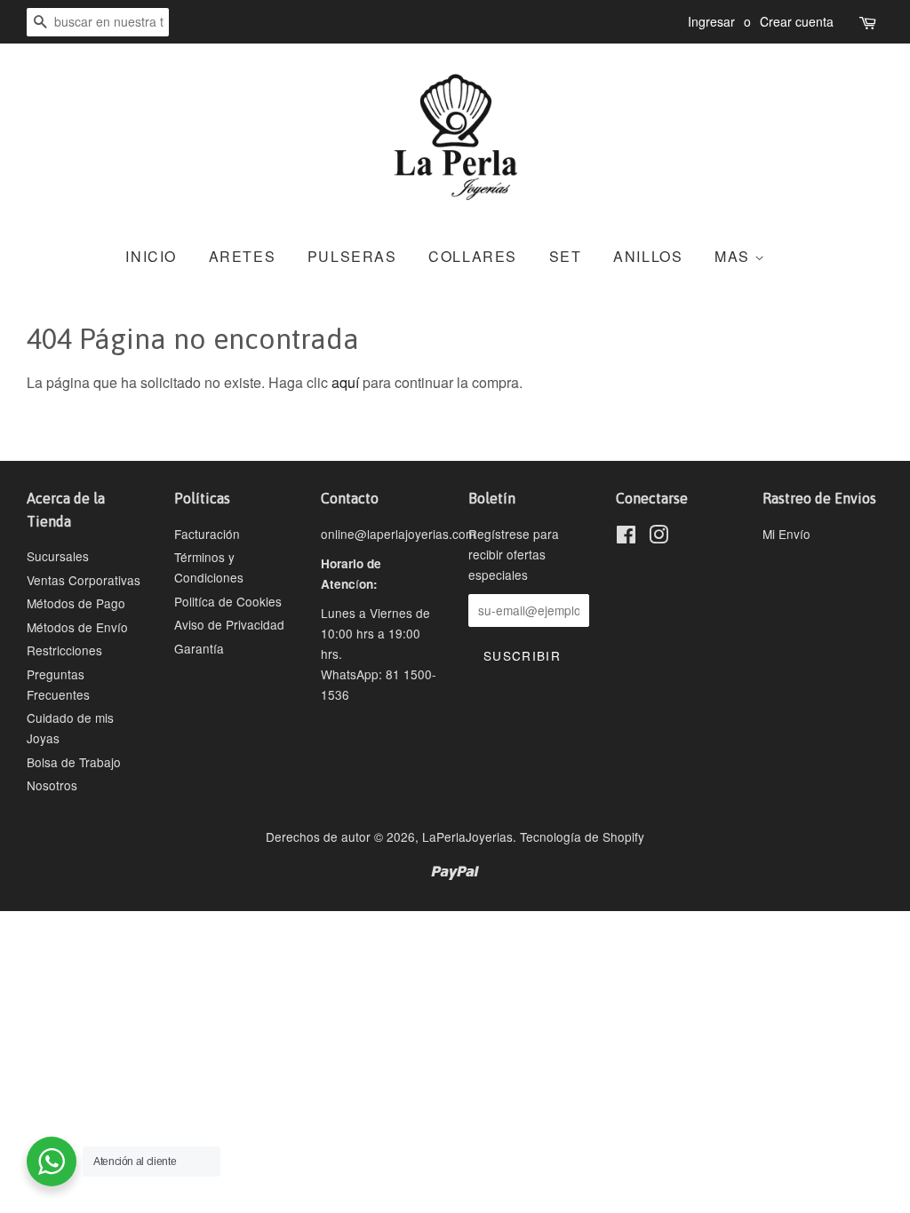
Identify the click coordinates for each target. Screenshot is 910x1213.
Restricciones (64, 650)
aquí (345, 382)
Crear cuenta (797, 21)
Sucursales (58, 556)
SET (565, 256)
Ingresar (711, 21)
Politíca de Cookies (228, 601)
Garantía (199, 648)
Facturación (207, 534)
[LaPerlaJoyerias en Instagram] (658, 537)
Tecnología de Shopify (582, 836)
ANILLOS (647, 256)
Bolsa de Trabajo (74, 762)
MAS (734, 256)
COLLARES (472, 256)
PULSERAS (352, 256)
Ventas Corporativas (83, 580)
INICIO (151, 256)
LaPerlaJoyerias (467, 836)
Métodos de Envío (77, 627)
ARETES (242, 256)
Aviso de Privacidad (229, 624)
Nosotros (52, 785)
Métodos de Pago (76, 603)
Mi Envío (786, 534)
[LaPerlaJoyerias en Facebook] (626, 537)
